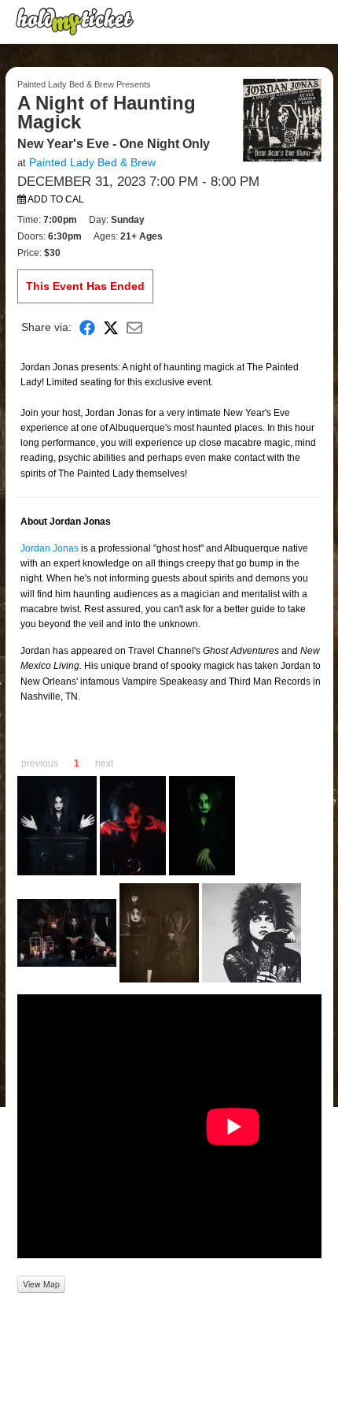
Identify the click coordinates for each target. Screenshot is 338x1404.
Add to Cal (55, 199)
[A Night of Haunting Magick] (282, 119)
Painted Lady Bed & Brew (92, 162)
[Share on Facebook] (87, 327)
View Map (41, 1284)
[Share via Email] (134, 327)
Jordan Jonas (49, 548)
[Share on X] (111, 327)
